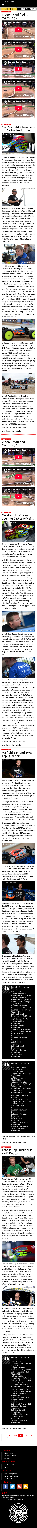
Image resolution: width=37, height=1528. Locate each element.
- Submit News (8, 1453)
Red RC (13, 1)
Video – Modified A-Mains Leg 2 (15, 16)
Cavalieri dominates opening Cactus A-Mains (18, 517)
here (24, 427)
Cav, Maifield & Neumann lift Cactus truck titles (18, 128)
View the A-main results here (12, 431)
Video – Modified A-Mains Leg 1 (15, 443)
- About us (6, 1458)
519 (30, 1435)
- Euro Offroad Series (10, 1476)
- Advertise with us (9, 1456)
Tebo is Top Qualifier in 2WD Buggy (17, 1151)
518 (25, 1435)
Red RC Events (6, 1)
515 (10, 1435)
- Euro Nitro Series (9, 1479)
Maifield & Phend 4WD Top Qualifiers (17, 754)
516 (15, 1435)
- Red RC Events (8, 1465)
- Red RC (6, 1467)
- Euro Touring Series (10, 1474)
